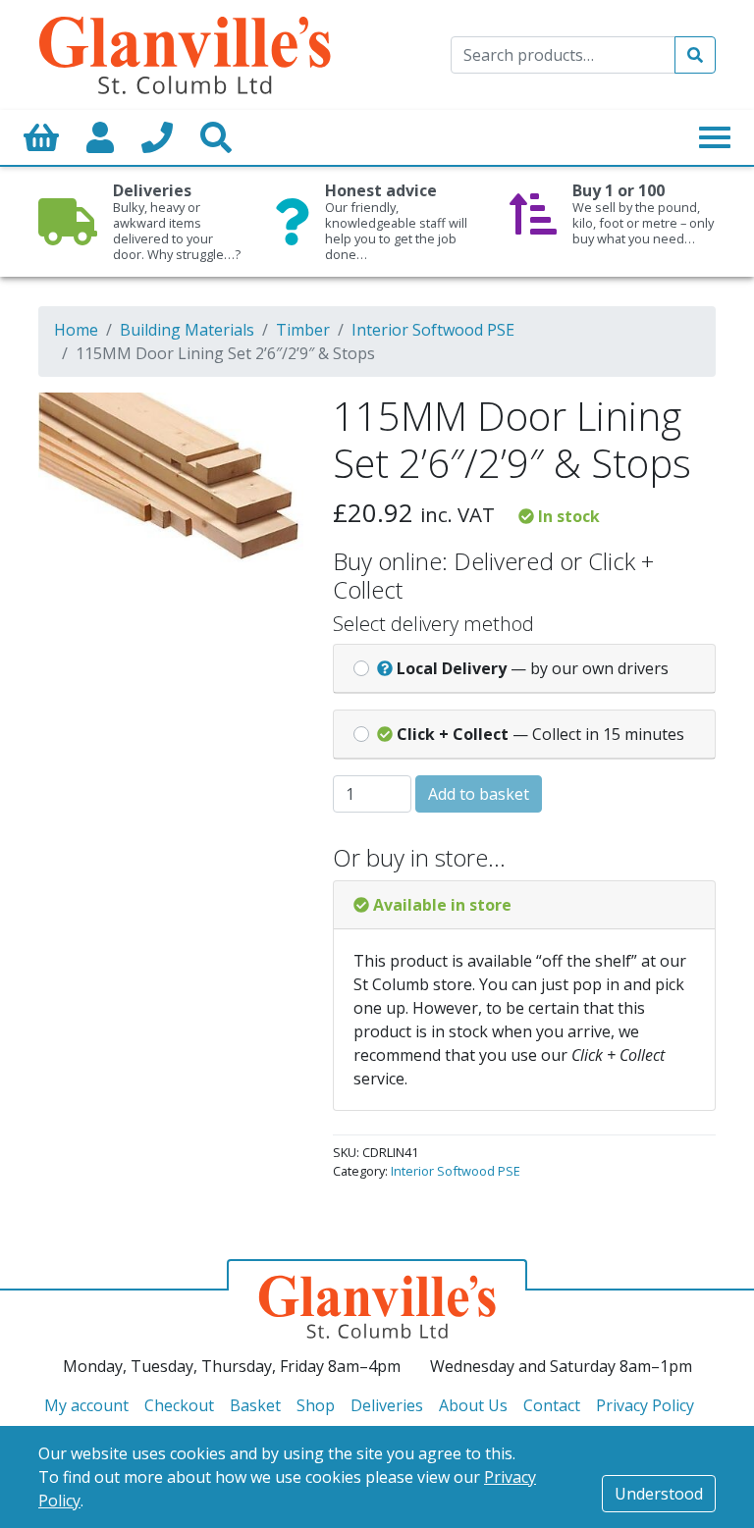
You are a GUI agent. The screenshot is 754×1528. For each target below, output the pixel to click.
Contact (551, 1405)
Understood (659, 1493)
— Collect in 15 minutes (540, 734)
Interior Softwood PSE (432, 330)
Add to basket (478, 794)
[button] (261, 420)
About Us (473, 1405)
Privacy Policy (645, 1405)
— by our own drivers (533, 668)
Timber (303, 330)
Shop (315, 1405)
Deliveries (386, 1405)
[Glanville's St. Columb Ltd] (184, 53)
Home (76, 330)
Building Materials (187, 330)
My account (86, 1405)
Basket (255, 1405)
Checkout (179, 1405)
